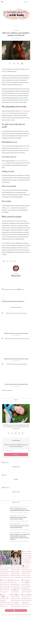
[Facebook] (9, 63)
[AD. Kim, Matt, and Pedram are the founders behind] (16, 557)
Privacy (16, 614)
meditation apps (22, 148)
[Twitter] (14, 63)
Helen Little (16, 276)
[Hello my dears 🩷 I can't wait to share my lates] (5, 586)
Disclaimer (20, 614)
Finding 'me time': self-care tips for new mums (16, 333)
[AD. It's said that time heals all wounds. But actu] (5, 557)
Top (16, 617)
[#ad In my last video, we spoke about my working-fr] (5, 572)
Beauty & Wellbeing (15, 506)
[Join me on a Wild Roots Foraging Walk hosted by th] (27, 557)
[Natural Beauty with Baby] (16, 14)
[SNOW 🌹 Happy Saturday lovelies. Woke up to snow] (16, 601)
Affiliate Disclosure (26, 614)
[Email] (22, 63)
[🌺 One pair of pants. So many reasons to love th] (27, 572)
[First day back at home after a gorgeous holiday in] (16, 586)
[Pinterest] (18, 63)
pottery (8, 207)
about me (17, 428)
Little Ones (16, 30)
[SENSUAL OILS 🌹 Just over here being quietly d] (5, 601)
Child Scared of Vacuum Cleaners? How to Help (16, 358)
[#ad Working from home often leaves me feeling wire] (16, 572)
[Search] (24, 1)
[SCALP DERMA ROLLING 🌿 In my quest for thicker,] (27, 586)
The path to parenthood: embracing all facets (13, 301)
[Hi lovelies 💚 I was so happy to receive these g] (27, 601)
